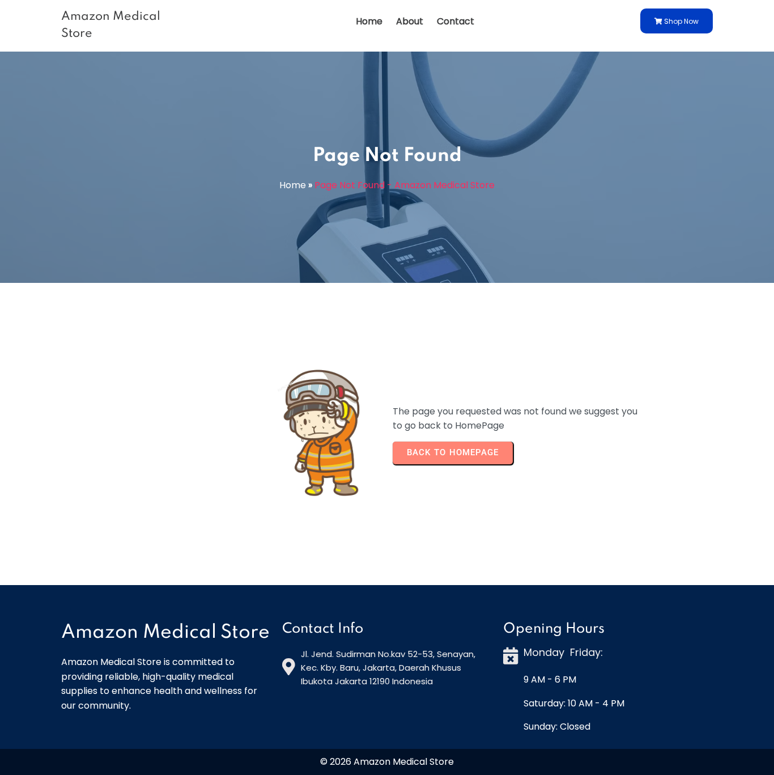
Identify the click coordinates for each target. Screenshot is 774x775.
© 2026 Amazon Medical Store (387, 761)
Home (292, 185)
